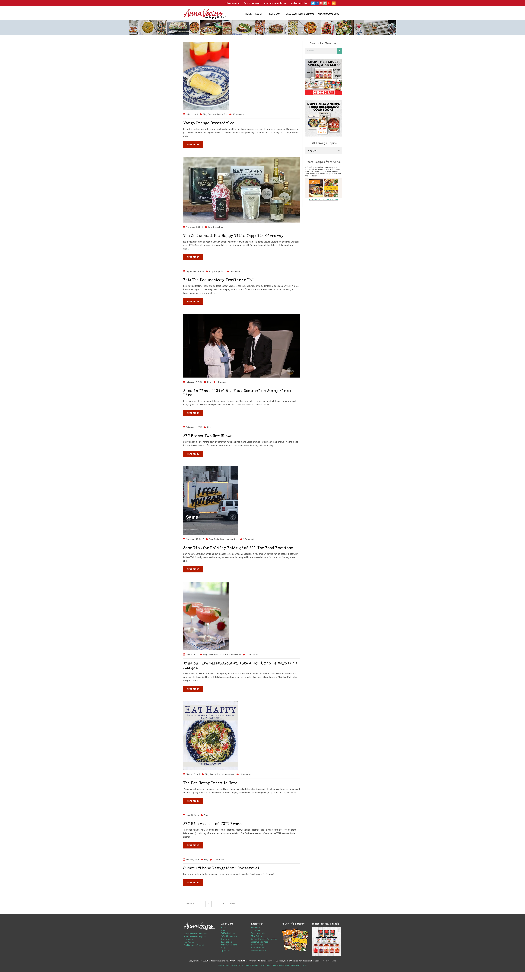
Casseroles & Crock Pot (219, 654)
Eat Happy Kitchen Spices (195, 936)
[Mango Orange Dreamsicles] (206, 75)
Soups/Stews (257, 945)
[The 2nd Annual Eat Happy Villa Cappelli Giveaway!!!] (241, 189)
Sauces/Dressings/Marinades (264, 939)
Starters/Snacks (258, 948)
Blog (205, 114)
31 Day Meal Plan (299, 3)
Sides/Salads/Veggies (261, 942)
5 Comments (238, 114)
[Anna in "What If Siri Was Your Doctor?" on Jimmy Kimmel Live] (241, 345)
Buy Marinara (226, 942)
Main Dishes (256, 936)
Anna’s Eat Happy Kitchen (275, 3)
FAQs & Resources (252, 3)
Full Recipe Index (233, 3)
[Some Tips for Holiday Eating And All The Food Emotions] (210, 500)
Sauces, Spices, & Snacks (300, 14)
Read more (193, 144)
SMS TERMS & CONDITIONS (278, 965)
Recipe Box (274, 14)
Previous (190, 904)
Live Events (189, 942)
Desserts (212, 114)
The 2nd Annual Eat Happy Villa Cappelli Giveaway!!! (234, 236)
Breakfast (255, 927)
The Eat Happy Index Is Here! (210, 783)
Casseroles (256, 930)
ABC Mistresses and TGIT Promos (213, 824)
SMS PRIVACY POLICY (298, 965)
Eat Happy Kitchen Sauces (195, 934)
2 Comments (252, 654)
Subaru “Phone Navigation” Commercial (221, 868)
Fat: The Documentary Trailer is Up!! (218, 280)
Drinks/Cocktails (258, 933)
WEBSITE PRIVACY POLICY (255, 965)
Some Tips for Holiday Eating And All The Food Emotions (238, 548)
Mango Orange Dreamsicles (208, 123)
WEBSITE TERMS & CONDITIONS (230, 965)
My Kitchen (225, 950)
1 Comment (235, 271)
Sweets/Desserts (258, 950)
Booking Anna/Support (194, 945)
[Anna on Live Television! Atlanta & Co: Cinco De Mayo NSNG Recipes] (206, 615)
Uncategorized (231, 539)
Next (232, 904)
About (258, 14)
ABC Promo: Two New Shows (207, 436)
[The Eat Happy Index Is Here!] (210, 735)
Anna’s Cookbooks (328, 14)
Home (248, 14)
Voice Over (188, 939)
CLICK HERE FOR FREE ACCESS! (323, 200)
